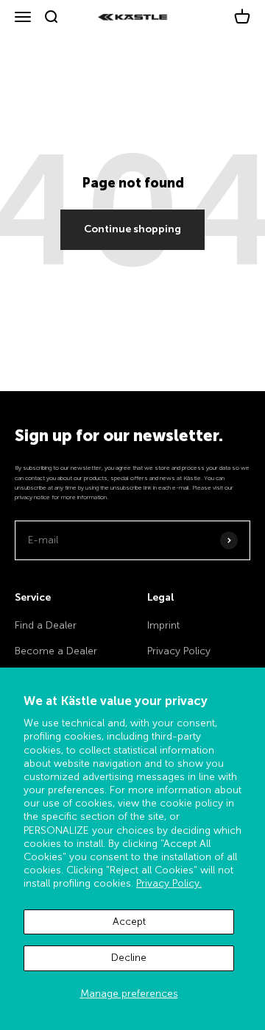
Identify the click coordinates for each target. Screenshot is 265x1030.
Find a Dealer (46, 625)
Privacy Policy (179, 651)
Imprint (163, 625)
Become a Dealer (56, 651)
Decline (128, 957)
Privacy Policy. (169, 883)
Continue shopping (132, 229)
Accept (129, 921)
